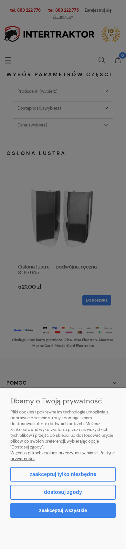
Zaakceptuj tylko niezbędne (63, 474)
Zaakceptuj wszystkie (63, 510)
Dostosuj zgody (63, 492)
